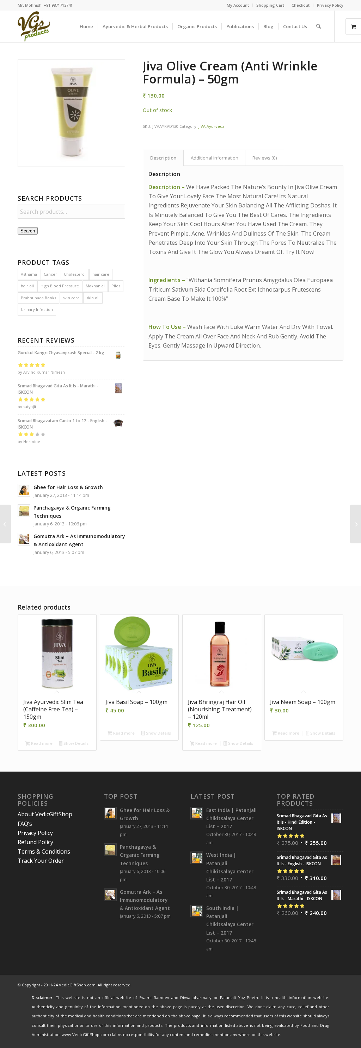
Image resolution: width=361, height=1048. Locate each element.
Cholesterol (75, 274)
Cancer (50, 274)
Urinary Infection (37, 309)
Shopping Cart (270, 5)
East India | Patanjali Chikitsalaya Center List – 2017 (231, 818)
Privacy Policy (330, 5)
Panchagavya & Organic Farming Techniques (140, 854)
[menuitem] (238, 5)
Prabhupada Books (38, 297)
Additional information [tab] (214, 158)
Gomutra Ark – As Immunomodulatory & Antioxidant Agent (145, 899)
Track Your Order (41, 861)
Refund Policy (35, 842)
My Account (238, 5)
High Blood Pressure (60, 285)
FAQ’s (25, 824)
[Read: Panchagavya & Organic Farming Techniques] (24, 510)
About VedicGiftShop (45, 814)
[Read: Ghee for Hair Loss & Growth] (24, 490)
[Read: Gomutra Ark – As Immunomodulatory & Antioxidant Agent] (24, 539)
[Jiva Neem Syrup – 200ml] (5, 524)
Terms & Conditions (44, 851)
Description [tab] (163, 158)
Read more (41, 743)
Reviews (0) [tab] (264, 158)
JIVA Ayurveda (211, 126)
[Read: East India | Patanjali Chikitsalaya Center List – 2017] (196, 813)
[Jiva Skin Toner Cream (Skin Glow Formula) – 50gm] (355, 524)
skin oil (92, 297)
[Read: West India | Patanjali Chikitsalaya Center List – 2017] (196, 858)
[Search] (318, 26)
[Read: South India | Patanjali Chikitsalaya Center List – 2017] (196, 911)
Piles (115, 285)
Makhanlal (95, 285)
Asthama (29, 274)
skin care (71, 297)
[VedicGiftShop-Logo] (34, 26)
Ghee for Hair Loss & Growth (68, 487)
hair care (100, 274)
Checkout (301, 5)
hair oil (27, 285)
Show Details (75, 743)
